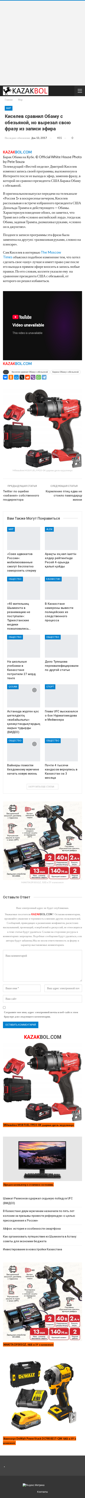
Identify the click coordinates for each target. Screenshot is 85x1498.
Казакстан (53, 579)
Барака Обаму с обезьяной (65, 372)
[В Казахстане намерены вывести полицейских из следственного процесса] (61, 588)
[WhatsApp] (38, 377)
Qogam (12, 686)
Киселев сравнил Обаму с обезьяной (30, 372)
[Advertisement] (42, 43)
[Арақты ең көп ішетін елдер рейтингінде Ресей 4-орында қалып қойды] (61, 538)
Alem (49, 529)
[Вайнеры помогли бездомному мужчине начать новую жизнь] (23, 749)
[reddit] (27, 377)
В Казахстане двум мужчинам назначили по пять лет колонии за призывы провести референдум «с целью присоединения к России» (39, 1215)
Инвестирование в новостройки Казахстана (32, 1249)
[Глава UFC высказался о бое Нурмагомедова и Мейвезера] (61, 695)
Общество (15, 579)
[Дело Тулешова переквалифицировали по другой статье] (61, 646)
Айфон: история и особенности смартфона (32, 1228)
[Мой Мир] (16, 377)
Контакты (42, 1491)
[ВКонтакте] (5, 377)
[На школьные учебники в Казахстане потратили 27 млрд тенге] (23, 646)
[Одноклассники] (10, 377)
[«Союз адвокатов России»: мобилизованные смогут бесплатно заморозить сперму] (23, 538)
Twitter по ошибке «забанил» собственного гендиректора (21, 495)
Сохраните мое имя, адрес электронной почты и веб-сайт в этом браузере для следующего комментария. (41, 1014)
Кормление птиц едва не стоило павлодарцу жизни (64, 495)
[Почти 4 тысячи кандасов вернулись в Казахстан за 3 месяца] (61, 749)
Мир (8, 108)
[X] (22, 377)
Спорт (50, 686)
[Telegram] (44, 377)
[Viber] (33, 377)
